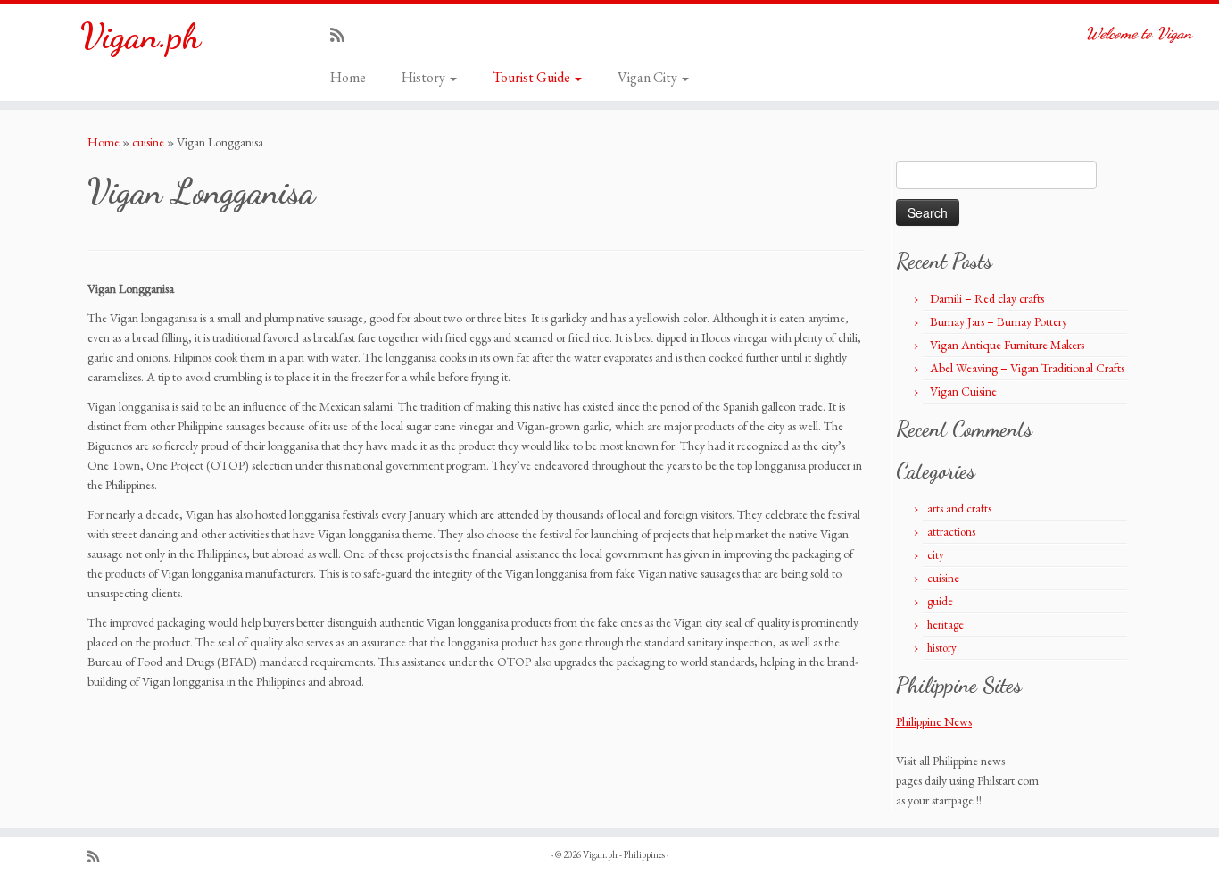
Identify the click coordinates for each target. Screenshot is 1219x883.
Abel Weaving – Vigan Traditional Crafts (1027, 368)
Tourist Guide (533, 77)
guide (940, 601)
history (942, 647)
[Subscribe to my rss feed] (343, 35)
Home (348, 77)
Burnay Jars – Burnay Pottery (998, 321)
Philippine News (934, 721)
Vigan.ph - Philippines (624, 854)
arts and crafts (959, 508)
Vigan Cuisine (963, 391)
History (425, 77)
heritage (945, 624)
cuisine (148, 142)
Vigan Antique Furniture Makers (1007, 345)
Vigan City (649, 77)
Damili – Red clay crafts (987, 298)
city (935, 554)
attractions (951, 531)
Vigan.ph (140, 35)
